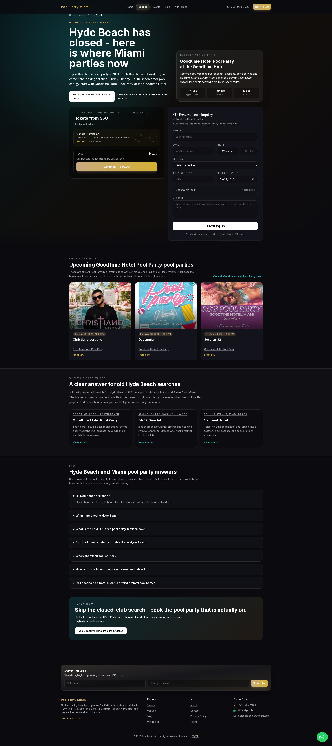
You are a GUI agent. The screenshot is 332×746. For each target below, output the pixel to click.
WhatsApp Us (245, 710)
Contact (194, 710)
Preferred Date (227, 173)
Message (178, 198)
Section (178, 159)
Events (156, 6)
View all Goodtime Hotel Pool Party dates (238, 276)
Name (177, 130)
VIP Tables (181, 6)
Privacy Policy (198, 716)
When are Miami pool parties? (96, 556)
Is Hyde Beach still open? (93, 496)
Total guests (182, 173)
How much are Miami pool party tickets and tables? (110, 569)
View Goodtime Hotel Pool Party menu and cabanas (142, 96)
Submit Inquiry (215, 226)
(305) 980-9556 (247, 704)
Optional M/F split (215, 189)
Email (177, 144)
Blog (167, 6)
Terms (193, 721)
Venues (142, 6)
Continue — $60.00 (117, 167)
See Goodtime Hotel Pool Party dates (91, 96)
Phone (221, 144)
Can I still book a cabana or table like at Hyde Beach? (112, 542)
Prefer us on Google (72, 718)
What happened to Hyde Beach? (98, 515)
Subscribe (259, 683)
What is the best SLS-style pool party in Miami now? (111, 529)
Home (130, 6)
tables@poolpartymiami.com (254, 715)
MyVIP (195, 736)
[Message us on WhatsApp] (322, 737)
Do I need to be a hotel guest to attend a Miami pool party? (115, 583)
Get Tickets (262, 6)
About (193, 705)
